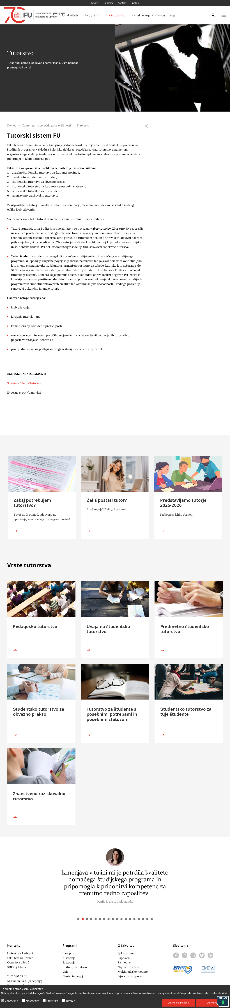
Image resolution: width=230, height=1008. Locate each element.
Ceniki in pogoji (73, 976)
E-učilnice (108, 3)
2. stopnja (69, 958)
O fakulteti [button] (70, 15)
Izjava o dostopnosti (131, 976)
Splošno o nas (127, 953)
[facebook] (176, 955)
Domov (11, 125)
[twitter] (202, 955)
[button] (178, 1003)
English (135, 3)
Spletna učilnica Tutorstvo (24, 383)
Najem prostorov (129, 967)
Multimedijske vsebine (133, 971)
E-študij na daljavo (75, 967)
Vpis (65, 971)
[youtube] (210, 955)
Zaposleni (124, 958)
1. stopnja (69, 953)
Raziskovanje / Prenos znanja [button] (154, 15)
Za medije (124, 962)
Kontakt (122, 3)
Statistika (52, 1001)
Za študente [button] (115, 15)
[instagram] (184, 955)
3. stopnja (69, 962)
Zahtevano (11, 1001)
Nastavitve (32, 1001)
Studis (94, 3)
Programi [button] (92, 15)
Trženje (70, 1001)
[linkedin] (193, 955)
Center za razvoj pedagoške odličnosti (46, 125)
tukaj (224, 993)
